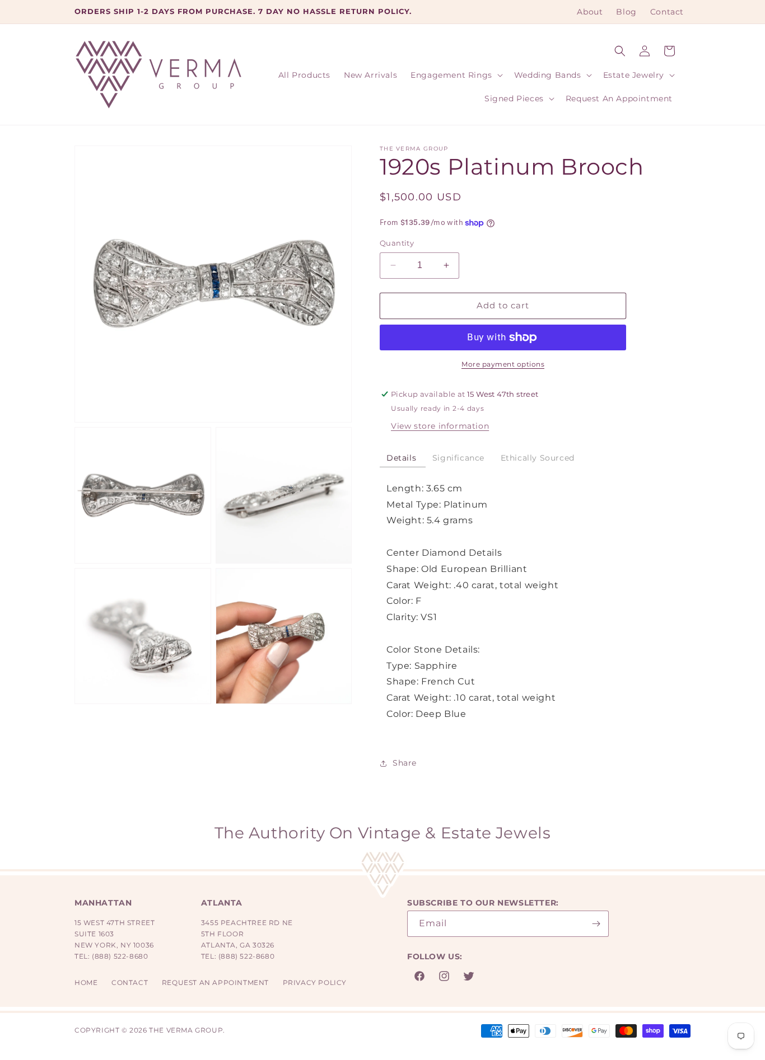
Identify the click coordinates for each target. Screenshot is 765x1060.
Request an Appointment (215, 982)
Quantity (397, 242)
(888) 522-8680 (120, 956)
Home (85, 982)
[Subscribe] (596, 924)
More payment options (502, 364)
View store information (440, 426)
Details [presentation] (402, 458)
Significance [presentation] (459, 458)
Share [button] (405, 763)
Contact (129, 982)
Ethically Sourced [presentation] (538, 458)
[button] (620, 51)
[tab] (403, 458)
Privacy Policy (315, 982)
